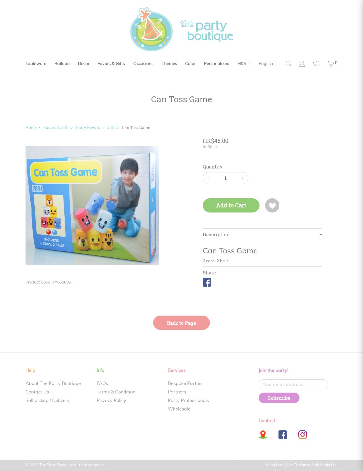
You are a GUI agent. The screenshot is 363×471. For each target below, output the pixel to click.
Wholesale (179, 409)
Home (31, 127)
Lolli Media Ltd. (324, 465)
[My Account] (302, 63)
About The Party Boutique (53, 383)
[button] (332, 63)
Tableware (36, 64)
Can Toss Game (136, 127)
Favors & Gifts (111, 64)
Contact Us (37, 392)
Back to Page (181, 323)
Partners (177, 392)
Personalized (216, 64)
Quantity (213, 167)
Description (216, 234)
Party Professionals (188, 400)
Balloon (62, 64)
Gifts (111, 127)
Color (190, 64)
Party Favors (88, 127)
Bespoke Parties (185, 383)
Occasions (143, 64)
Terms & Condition (116, 392)
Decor (83, 64)
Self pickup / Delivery (48, 400)
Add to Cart (231, 205)
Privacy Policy (111, 400)
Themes (169, 64)
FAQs (102, 383)
